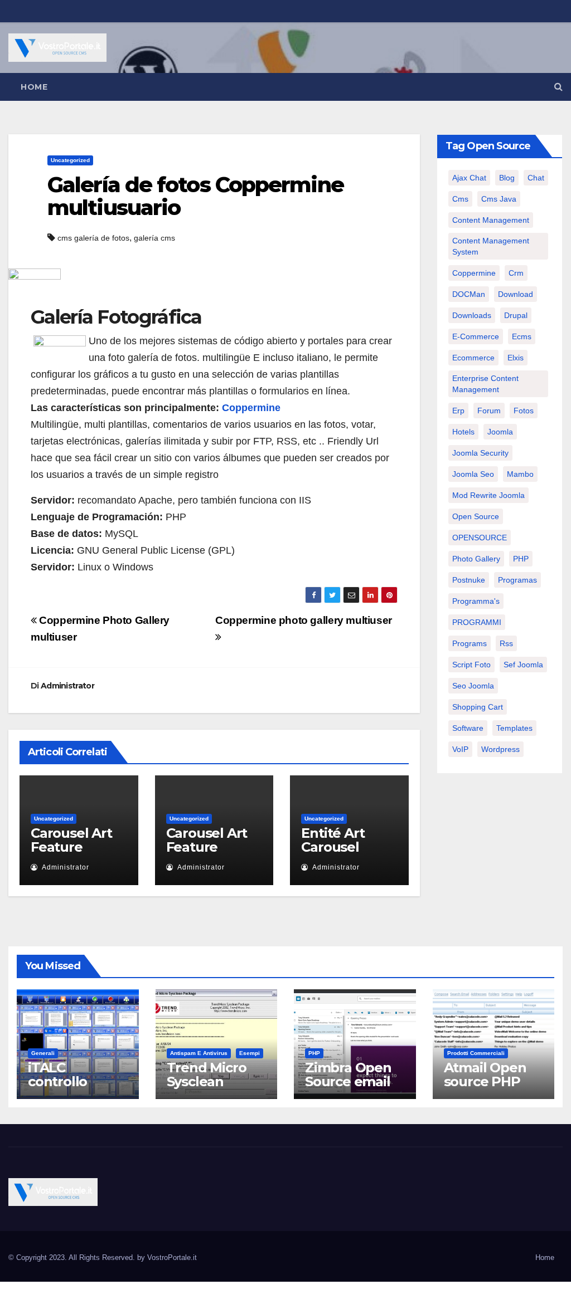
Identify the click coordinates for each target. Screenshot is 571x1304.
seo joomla (473, 685)
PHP (521, 558)
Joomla (500, 431)
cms (460, 198)
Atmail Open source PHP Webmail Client (485, 1088)
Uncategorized (70, 160)
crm (516, 272)
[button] (558, 86)
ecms (521, 336)
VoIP (460, 749)
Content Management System (490, 246)
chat (536, 177)
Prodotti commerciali (476, 1053)
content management (490, 220)
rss (506, 643)
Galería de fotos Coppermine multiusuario (195, 196)
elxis (515, 357)
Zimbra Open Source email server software (348, 1088)
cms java (498, 198)
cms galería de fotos (93, 237)
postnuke (468, 579)
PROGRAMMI (476, 622)
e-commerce (475, 336)
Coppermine (251, 407)
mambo (520, 474)
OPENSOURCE (479, 537)
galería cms (154, 237)
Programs (469, 643)
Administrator (67, 686)
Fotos (524, 410)
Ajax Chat (469, 177)
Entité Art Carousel (332, 840)
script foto (471, 664)
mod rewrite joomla (488, 495)
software (467, 728)
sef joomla (523, 664)
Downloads (471, 315)
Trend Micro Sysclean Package (206, 1081)
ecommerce (473, 357)
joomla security (480, 452)
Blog (507, 177)
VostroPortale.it (172, 1257)
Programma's (476, 601)
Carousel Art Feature (71, 840)
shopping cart (477, 706)
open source (475, 516)
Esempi (249, 1053)
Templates (514, 728)
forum (489, 410)
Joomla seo (473, 474)
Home (34, 87)
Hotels (463, 431)
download (515, 294)
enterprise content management (485, 384)
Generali (43, 1053)
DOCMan (468, 294)
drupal (516, 315)
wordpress (500, 749)
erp (458, 410)
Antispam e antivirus (199, 1053)
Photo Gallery (476, 558)
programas (517, 579)
